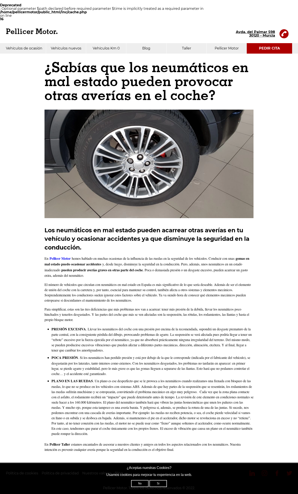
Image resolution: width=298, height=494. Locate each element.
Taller (186, 48)
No (140, 483)
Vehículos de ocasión (24, 48)
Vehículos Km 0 (106, 48)
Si (158, 483)
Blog (146, 48)
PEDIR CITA (269, 48)
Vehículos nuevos (66, 48)
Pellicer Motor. (32, 32)
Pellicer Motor (227, 48)
